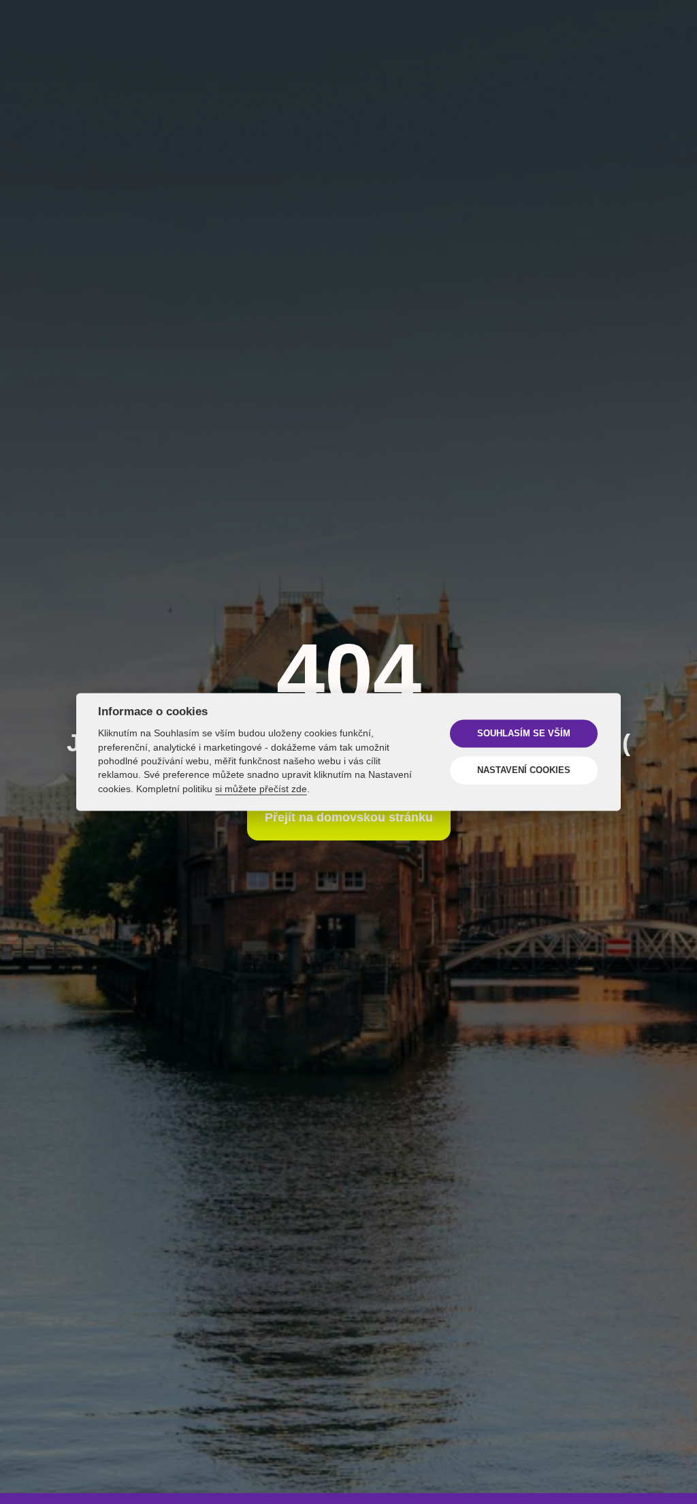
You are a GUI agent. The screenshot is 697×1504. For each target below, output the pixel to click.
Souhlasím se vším (523, 734)
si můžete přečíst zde (261, 789)
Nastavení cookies (523, 770)
